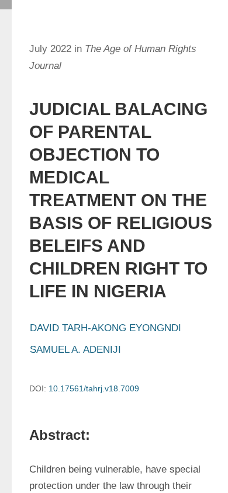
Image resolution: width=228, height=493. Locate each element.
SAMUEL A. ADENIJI (75, 349)
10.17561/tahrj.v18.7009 (94, 388)
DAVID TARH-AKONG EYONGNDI (105, 328)
